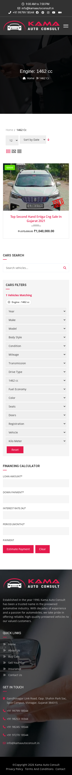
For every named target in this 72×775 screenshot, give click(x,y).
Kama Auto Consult (47, 765)
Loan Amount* (12, 476)
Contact (60, 769)
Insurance (14, 669)
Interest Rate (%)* (14, 508)
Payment (8, 540)
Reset (15, 450)
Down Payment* (13, 492)
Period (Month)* (14, 524)
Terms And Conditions (39, 769)
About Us (13, 650)
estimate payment (18, 549)
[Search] (64, 268)
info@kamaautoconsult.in (38, 8)
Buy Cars (13, 656)
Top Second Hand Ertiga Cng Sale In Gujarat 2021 (36, 219)
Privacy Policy (14, 769)
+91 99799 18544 (23, 12)
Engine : (20, 302)
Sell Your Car (16, 662)
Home (11, 644)
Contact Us (14, 675)
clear (42, 549)
